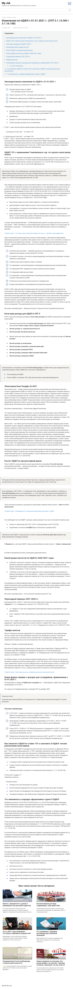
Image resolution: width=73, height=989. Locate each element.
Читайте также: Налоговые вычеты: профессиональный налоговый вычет (29, 672)
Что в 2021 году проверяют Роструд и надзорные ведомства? (17, 932)
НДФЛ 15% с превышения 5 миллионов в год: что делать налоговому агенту (32, 41)
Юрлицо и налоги (23, 27)
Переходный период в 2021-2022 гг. (18, 56)
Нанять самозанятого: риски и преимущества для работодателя (17, 905)
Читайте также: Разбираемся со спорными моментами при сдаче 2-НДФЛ (29, 511)
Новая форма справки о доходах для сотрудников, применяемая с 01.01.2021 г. (32, 63)
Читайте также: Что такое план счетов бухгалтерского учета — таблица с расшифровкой (33, 233)
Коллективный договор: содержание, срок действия (48, 905)
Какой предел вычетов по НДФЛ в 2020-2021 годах (23, 53)
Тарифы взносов (12, 60)
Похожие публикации (16, 66)
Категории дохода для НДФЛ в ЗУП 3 (18, 44)
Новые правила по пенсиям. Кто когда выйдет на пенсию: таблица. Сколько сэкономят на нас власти (50, 963)
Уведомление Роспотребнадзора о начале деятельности (16, 962)
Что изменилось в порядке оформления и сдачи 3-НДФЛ (26, 74)
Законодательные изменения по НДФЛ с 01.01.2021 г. (24, 38)
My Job (6, 3)
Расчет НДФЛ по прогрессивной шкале (19, 50)
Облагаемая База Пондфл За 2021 (17, 47)
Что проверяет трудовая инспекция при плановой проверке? (46, 933)
